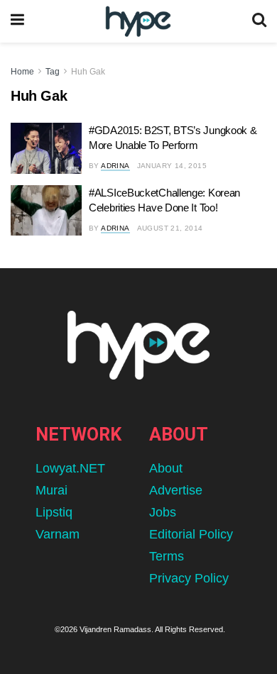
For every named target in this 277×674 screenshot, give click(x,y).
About (166, 468)
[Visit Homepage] (138, 22)
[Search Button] (259, 21)
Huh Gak (88, 72)
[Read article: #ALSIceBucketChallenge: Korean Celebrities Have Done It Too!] (46, 210)
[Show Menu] (17, 21)
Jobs (162, 512)
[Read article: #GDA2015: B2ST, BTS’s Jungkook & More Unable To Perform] (46, 148)
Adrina (115, 166)
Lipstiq (54, 512)
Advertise (175, 490)
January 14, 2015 (172, 166)
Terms (166, 556)
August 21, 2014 (170, 228)
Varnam (58, 534)
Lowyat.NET (70, 468)
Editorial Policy (191, 534)
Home (22, 72)
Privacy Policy (189, 578)
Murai (51, 490)
